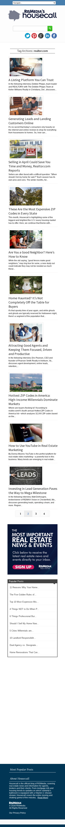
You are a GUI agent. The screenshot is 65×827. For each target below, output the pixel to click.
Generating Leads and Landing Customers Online (29, 121)
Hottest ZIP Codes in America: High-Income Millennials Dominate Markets (33, 399)
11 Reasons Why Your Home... (24, 587)
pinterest (34, 36)
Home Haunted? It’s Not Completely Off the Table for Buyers (28, 302)
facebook (54, 36)
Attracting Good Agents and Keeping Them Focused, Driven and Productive (30, 349)
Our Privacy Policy (17, 813)
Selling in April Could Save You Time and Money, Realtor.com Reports (29, 166)
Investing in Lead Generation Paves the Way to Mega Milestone (32, 490)
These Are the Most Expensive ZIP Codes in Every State (32, 211)
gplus (41, 36)
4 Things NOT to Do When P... (24, 609)
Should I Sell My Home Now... (24, 623)
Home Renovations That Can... (25, 652)
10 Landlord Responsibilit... (23, 638)
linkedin (47, 36)
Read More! (43, 797)
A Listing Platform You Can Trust (31, 80)
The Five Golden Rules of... (23, 594)
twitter (27, 36)
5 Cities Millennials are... (22, 630)
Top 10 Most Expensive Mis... (24, 602)
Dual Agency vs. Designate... (24, 645)
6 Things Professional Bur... (23, 616)
